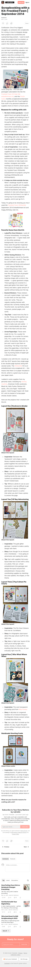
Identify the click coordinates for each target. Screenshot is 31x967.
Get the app (23, 959)
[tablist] (8, 859)
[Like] (3, 23)
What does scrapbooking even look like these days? (10, 921)
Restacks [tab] (12, 859)
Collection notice (15, 955)
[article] (15, 891)
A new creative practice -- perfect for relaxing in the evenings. (11, 907)
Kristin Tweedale (14, 895)
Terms (25, 953)
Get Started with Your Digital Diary (9, 903)
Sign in (27, 2)
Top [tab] (3, 880)
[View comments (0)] (7, 23)
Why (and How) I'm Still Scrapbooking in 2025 (9, 917)
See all (5, 931)
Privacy (20, 953)
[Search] (28, 880)
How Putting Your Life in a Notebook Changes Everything (10, 887)
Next (25, 847)
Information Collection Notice (18, 832)
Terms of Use (23, 830)
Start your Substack (11, 959)
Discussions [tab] (14, 880)
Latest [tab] (8, 880)
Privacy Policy (15, 834)
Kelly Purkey (23, 709)
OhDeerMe (18, 366)
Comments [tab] (5, 859)
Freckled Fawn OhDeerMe (17, 205)
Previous (6, 847)
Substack (7, 963)
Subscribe (21, 2)
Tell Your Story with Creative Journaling (9, 892)
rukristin (3, 17)
